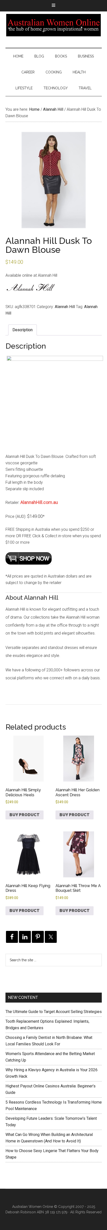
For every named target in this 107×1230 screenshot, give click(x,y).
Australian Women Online (53, 25)
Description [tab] (22, 329)
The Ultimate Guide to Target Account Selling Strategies (53, 1011)
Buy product (24, 814)
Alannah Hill (53, 109)
